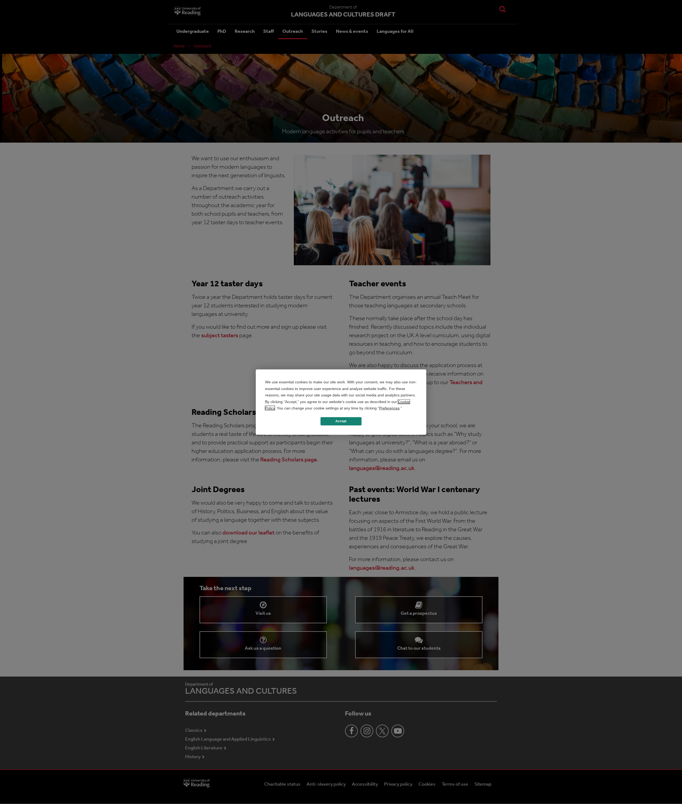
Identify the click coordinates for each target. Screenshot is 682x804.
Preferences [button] (389, 408)
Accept (340, 421)
